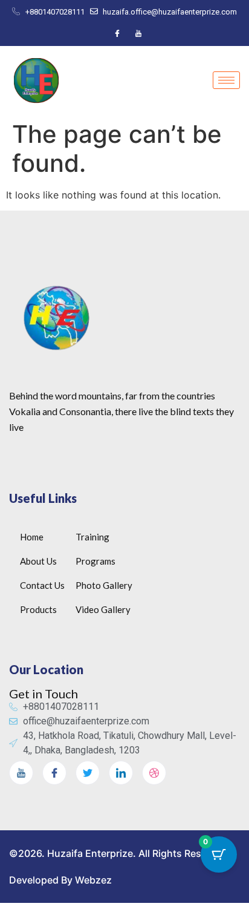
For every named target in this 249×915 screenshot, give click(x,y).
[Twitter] (88, 773)
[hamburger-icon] (226, 80)
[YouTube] (138, 33)
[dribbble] (154, 773)
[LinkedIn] (121, 773)
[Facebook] (117, 33)
